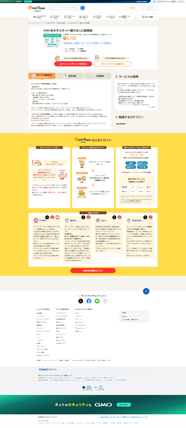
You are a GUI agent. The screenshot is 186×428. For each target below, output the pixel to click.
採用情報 (67, 360)
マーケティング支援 (90, 423)
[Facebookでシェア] (89, 301)
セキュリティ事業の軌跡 (120, 380)
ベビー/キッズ (41, 346)
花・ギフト (40, 328)
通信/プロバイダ (61, 328)
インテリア (40, 340)
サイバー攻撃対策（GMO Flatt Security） (92, 380)
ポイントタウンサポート (64, 108)
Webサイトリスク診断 (89, 378)
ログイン (150, 8)
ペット (38, 337)
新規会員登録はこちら (93, 270)
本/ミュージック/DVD (43, 331)
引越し (58, 331)
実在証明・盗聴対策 (43, 380)
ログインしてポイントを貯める (73, 63)
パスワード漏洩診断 (77, 378)
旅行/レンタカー (61, 340)
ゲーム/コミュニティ (62, 316)
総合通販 (39, 313)
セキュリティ (79, 423)
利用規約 (39, 360)
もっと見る (152, 107)
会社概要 (61, 360)
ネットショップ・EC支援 (58, 423)
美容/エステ (59, 322)
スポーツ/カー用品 (42, 349)
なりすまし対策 (108, 380)
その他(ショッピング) (43, 355)
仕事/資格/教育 (60, 319)
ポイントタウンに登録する (112, 63)
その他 (136, 423)
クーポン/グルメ (61, 313)
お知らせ (124, 316)
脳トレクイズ (79, 322)
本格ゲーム (78, 331)
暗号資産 (119, 423)
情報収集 (105, 423)
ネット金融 (112, 423)
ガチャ (77, 313)
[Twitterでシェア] (80, 301)
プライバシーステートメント (50, 360)
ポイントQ (78, 319)
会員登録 (132, 8)
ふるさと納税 (40, 352)
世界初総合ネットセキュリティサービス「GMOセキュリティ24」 (54, 378)
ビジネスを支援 (70, 423)
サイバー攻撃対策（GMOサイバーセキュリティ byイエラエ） (65, 380)
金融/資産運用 (121, 124)
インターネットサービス (44, 423)
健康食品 (39, 325)
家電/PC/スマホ (41, 322)
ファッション (40, 316)
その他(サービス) (61, 343)
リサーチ (99, 423)
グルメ (38, 334)
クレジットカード (61, 334)
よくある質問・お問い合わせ (130, 319)
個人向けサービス (128, 423)
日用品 (38, 343)
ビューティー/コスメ (43, 319)
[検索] (82, 8)
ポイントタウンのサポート (65, 123)
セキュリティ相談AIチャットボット (106, 377)
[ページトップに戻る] (146, 291)
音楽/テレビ (59, 337)
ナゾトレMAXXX (80, 325)
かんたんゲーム (79, 328)
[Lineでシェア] (97, 301)
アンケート (78, 316)
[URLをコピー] (105, 301)
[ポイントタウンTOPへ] (37, 8)
